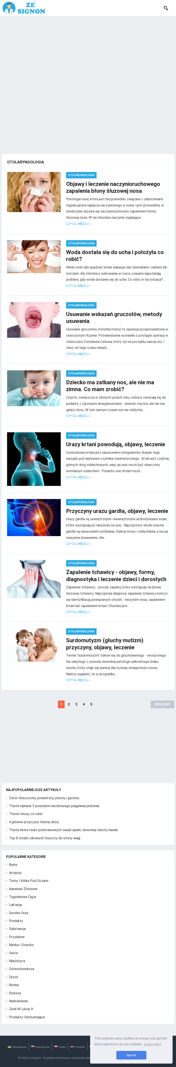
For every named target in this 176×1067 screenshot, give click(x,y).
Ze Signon (34, 1057)
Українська (19, 1047)
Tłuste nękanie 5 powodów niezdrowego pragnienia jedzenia (54, 806)
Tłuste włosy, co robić (26, 814)
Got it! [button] (131, 1055)
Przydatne (17, 937)
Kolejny (162, 704)
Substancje (17, 929)
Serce (13, 953)
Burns (13, 865)
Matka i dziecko (21, 945)
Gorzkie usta (18, 913)
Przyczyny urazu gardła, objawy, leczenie (117, 511)
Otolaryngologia (81, 175)
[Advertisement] (88, 48)
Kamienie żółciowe (23, 889)
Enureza (15, 993)
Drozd (13, 977)
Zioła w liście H (21, 1009)
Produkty (16, 921)
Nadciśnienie (18, 1001)
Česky (62, 1047)
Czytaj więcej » (78, 224)
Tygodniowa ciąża (22, 897)
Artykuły (15, 873)
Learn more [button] (152, 1044)
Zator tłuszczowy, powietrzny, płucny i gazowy (44, 798)
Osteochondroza (21, 969)
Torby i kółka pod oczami (28, 881)
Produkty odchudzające (27, 1017)
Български (42, 1047)
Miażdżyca (17, 961)
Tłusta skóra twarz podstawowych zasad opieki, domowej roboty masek (63, 830)
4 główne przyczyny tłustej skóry (34, 822)
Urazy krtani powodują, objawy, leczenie (115, 444)
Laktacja (15, 905)
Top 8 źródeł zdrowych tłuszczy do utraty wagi (44, 838)
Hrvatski (80, 1047)
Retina (14, 985)
